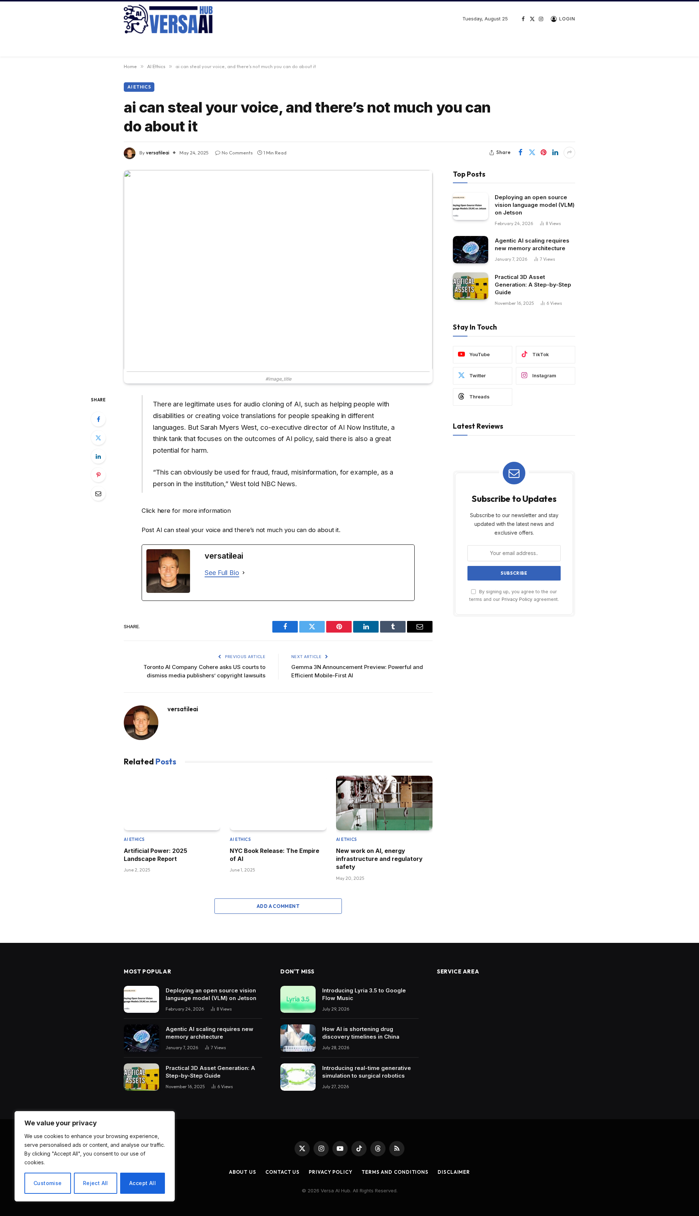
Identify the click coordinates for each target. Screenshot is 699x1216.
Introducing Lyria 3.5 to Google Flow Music (364, 994)
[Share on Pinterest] (543, 152)
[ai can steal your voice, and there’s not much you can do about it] (278, 271)
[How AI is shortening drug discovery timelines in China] (298, 1038)
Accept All (142, 1183)
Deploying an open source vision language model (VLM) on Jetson (534, 205)
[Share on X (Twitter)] (531, 152)
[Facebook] (98, 419)
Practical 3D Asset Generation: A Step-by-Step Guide (533, 284)
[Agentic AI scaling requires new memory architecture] (470, 249)
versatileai (157, 153)
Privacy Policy (517, 599)
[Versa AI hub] (168, 19)
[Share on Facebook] (520, 152)
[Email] (98, 493)
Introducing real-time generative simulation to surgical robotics (366, 1072)
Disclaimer (454, 1172)
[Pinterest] (98, 475)
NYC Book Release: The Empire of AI (274, 854)
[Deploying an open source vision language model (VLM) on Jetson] (470, 206)
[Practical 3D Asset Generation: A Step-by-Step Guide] (470, 286)
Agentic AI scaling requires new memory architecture (532, 244)
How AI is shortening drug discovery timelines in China (360, 1033)
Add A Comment (278, 906)
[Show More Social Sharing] (569, 152)
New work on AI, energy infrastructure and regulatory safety (379, 859)
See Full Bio (222, 572)
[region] (95, 1156)
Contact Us (282, 1172)
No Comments (237, 153)
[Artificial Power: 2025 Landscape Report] (172, 803)
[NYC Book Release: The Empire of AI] (278, 803)
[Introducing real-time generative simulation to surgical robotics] (298, 1077)
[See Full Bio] (243, 573)
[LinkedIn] (98, 456)
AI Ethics (139, 87)
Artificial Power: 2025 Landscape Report (155, 854)
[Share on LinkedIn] (555, 152)
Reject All (95, 1183)
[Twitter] (98, 437)
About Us (242, 1172)
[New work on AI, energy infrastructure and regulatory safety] (384, 803)
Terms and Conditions (395, 1172)
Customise (47, 1183)
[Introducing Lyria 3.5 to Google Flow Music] (298, 999)
